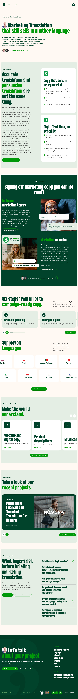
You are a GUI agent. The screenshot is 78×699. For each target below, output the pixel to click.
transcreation (24, 146)
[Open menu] (73, 4)
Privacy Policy (23, 692)
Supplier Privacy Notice (32, 692)
